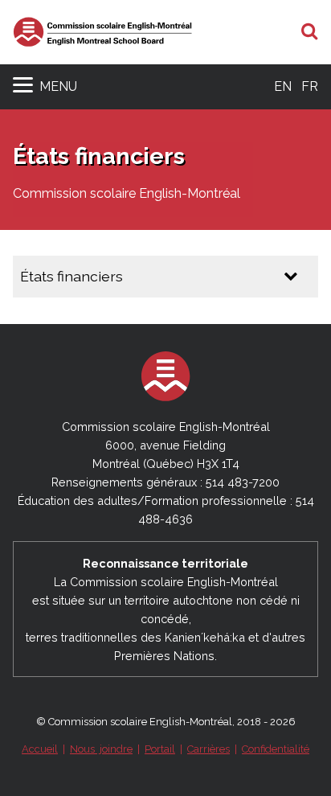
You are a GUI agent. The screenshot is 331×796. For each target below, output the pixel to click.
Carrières (208, 749)
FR (309, 86)
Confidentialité (275, 749)
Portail (160, 749)
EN (283, 86)
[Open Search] (309, 32)
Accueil (40, 749)
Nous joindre (101, 749)
